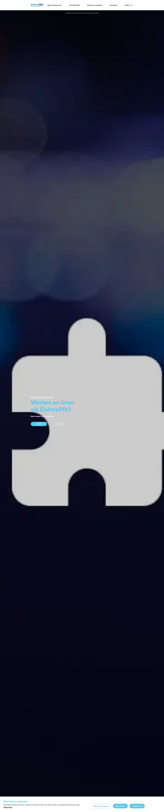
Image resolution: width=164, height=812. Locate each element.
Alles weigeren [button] (120, 806)
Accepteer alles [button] (137, 806)
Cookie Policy (7, 807)
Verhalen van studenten (94, 5)
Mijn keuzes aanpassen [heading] (15, 801)
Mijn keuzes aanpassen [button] (101, 806)
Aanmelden (113, 5)
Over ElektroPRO (74, 5)
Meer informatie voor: (54, 5)
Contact (127, 5)
